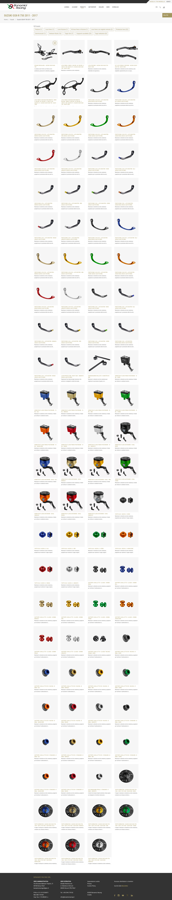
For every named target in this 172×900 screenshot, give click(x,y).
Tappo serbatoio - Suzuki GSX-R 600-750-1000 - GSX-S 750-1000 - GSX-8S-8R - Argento (99, 860)
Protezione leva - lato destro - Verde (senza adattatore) (98, 342)
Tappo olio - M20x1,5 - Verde (96, 548)
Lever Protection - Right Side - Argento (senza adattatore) (72, 376)
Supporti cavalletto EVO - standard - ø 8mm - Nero (126, 721)
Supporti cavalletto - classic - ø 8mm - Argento (72, 652)
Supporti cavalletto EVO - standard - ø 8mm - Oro (99, 755)
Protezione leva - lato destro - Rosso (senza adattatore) (44, 376)
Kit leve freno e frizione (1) (79, 29)
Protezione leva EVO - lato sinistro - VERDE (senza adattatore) (98, 135)
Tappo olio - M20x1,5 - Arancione (124, 548)
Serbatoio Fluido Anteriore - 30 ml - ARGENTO (98, 514)
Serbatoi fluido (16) (55, 33)
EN (156, 7)
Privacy (89, 883)
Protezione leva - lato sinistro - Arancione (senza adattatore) (124, 204)
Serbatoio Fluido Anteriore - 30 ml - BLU (45, 479)
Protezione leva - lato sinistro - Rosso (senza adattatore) (45, 238)
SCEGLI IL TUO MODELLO (157, 1)
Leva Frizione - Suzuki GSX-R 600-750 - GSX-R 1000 (98, 66)
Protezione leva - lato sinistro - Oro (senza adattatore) (71, 204)
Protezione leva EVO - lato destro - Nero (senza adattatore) (98, 238)
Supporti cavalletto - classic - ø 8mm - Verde (99, 617)
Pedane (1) (38, 29)
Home (6, 19)
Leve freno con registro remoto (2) (102, 29)
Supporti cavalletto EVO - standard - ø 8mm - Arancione (45, 790)
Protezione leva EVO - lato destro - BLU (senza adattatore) (126, 238)
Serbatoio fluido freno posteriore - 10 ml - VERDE (126, 411)
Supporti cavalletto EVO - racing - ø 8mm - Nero (125, 652)
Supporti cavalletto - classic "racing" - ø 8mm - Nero (99, 652)
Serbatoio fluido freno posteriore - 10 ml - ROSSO (72, 445)
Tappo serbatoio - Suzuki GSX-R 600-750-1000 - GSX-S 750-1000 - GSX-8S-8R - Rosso (72, 859)
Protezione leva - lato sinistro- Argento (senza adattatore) (70, 238)
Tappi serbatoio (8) (101, 33)
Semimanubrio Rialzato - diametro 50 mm (98, 376)
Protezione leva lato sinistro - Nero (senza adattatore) (98, 169)
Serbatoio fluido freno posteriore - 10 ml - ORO (99, 411)
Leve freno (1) (49, 29)
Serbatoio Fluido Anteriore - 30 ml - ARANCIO (44, 514)
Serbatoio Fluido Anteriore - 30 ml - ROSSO (71, 514)
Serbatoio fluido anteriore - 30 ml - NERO (125, 445)
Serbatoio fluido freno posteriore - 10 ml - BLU (45, 411)
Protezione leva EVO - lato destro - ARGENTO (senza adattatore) (71, 307)
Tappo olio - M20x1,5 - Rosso (42, 583)
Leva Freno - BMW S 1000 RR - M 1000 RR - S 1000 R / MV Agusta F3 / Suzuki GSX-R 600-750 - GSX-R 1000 (72, 67)
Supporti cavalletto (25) (84, 33)
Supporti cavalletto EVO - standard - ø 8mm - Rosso (72, 790)
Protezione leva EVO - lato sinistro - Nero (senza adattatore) (98, 100)
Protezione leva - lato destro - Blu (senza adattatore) (125, 307)
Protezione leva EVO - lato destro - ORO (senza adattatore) (72, 273)
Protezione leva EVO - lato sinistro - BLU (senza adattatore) (125, 100)
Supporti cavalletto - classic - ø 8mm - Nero (99, 583)
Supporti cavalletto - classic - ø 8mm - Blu (126, 583)
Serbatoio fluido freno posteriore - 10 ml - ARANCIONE (45, 445)
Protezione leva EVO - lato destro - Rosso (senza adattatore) (44, 307)
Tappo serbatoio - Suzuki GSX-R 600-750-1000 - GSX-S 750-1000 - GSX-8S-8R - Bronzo (72, 824)
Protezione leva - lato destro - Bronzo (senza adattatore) (45, 342)
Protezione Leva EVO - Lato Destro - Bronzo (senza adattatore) (44, 273)
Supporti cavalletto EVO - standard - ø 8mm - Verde (126, 755)
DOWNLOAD (115, 7)
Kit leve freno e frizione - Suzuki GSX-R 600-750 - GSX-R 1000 (126, 66)
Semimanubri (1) (40, 33)
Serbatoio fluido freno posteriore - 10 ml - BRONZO (72, 411)
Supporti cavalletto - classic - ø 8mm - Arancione (126, 617)
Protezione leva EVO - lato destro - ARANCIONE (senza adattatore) (125, 273)
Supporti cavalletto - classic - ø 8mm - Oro (72, 617)
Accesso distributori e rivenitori (123, 881)
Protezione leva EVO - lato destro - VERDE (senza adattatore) (98, 273)
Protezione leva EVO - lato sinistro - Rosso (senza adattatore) (44, 169)
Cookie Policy (91, 886)
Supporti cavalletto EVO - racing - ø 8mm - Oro (98, 686)
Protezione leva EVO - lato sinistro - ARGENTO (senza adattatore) (71, 169)
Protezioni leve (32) (122, 29)
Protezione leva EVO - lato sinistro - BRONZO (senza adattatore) (44, 135)
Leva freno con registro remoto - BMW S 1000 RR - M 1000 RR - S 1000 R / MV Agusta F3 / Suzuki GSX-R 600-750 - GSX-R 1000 (45, 102)
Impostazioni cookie (93, 881)
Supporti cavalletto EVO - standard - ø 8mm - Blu (45, 755)
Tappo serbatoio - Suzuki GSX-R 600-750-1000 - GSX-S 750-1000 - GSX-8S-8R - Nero (126, 790)
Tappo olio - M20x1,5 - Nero (122, 514)
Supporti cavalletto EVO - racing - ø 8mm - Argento (98, 721)
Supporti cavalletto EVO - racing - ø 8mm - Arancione (44, 721)
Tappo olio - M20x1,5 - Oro (68, 548)
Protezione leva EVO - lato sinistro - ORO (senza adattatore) (71, 135)
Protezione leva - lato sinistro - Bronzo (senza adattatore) (43, 204)
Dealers (101, 7)
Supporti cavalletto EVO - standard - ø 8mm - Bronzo (72, 755)
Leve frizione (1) (63, 29)
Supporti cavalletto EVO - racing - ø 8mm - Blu (44, 686)
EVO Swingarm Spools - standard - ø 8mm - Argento (98, 790)
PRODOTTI (83, 7)
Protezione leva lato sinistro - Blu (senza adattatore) (125, 169)
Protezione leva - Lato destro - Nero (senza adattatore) (98, 307)
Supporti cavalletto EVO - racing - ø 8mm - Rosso (71, 721)
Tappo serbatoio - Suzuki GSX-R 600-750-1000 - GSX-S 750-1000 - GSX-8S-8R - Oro (99, 824)
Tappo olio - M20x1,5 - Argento (69, 583)
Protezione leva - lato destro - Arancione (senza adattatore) (123, 342)
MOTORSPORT (92, 7)
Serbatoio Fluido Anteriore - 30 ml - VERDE (125, 479)
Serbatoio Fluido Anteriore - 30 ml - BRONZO (71, 479)
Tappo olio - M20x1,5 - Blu (41, 548)
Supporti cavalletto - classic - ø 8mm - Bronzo (45, 617)
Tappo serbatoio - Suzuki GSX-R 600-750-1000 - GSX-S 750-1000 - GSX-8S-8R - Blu (45, 824)
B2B (168, 1)
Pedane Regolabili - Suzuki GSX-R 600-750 (44, 66)
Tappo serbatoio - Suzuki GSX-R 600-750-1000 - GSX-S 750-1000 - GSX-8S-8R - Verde (126, 824)
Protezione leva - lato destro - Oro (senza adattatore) (71, 342)
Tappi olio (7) (69, 33)
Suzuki (12, 19)
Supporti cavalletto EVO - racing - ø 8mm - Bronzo (71, 686)
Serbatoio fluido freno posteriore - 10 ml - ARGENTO (99, 445)
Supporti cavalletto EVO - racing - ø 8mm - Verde (125, 686)
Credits (89, 895)
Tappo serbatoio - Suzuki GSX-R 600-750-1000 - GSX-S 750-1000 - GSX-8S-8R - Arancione (45, 860)
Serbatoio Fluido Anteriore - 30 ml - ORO (99, 479)
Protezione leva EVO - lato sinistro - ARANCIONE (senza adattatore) (125, 135)
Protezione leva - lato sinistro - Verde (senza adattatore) (99, 204)
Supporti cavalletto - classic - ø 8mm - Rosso (45, 652)
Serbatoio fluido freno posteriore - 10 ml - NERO (126, 376)
